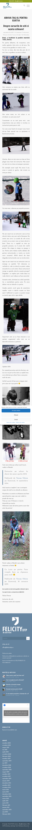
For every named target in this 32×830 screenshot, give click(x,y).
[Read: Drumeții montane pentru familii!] (3, 689)
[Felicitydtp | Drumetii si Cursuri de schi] (13, 5)
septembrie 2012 (6, 796)
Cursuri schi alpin (16, 34)
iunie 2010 (5, 812)
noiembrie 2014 (6, 785)
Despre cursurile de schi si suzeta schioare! (16, 27)
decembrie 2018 (6, 765)
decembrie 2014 (6, 783)
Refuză (16, 415)
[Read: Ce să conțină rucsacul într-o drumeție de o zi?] (3, 694)
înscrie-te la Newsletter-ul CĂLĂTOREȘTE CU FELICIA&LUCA (13, 661)
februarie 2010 (6, 814)
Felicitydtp (26, 34)
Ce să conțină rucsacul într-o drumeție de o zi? (17, 693)
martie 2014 (5, 789)
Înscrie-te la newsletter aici (9, 730)
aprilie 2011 (5, 800)
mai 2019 (4, 763)
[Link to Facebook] (28, 828)
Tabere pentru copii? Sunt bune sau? (15, 675)
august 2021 (5, 747)
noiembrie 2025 (6, 743)
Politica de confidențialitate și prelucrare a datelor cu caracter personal (15, 657)
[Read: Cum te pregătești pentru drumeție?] (3, 680)
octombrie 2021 (6, 745)
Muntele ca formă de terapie (13, 684)
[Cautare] (23, 5)
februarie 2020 (6, 756)
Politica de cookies (11, 422)
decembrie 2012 (6, 794)
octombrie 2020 (6, 754)
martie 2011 (5, 803)
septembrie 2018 (6, 769)
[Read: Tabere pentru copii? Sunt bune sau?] (3, 676)
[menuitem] (23, 5)
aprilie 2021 (5, 752)
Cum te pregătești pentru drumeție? (15, 680)
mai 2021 (4, 749)
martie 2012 (5, 798)
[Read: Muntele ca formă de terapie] (3, 685)
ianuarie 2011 (5, 807)
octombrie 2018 (6, 767)
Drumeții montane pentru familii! (14, 689)
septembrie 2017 (6, 778)
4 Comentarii (18, 32)
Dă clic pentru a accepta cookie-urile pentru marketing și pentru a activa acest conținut (16, 713)
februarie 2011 (6, 805)
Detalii (16, 419)
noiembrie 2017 (6, 774)
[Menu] (27, 5)
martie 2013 (5, 792)
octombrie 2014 (6, 787)
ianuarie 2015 (6, 780)
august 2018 (5, 772)
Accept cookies (16, 410)
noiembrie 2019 (6, 758)
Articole (10, 34)
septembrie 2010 (6, 809)
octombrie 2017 (6, 776)
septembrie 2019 (6, 760)
